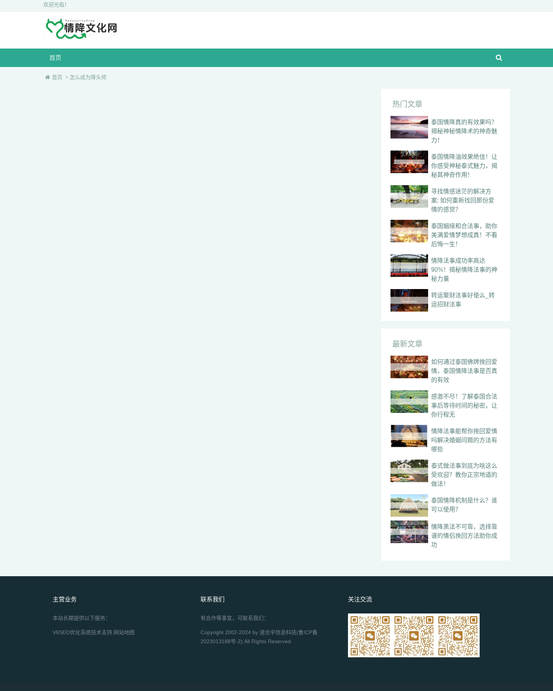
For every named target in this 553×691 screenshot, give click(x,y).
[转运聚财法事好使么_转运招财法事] (409, 300)
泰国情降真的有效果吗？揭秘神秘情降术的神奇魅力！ (464, 131)
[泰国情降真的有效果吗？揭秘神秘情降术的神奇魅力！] (409, 127)
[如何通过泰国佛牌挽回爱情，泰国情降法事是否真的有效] (409, 367)
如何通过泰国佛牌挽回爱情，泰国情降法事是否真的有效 (464, 371)
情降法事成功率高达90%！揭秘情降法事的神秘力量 (464, 269)
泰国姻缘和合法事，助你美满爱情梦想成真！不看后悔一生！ (464, 235)
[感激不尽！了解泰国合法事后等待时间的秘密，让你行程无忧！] (409, 401)
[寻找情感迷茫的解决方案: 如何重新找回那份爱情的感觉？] (409, 196)
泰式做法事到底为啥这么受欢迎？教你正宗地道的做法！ (464, 475)
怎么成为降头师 (88, 77)
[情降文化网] (80, 38)
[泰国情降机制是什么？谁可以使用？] (409, 505)
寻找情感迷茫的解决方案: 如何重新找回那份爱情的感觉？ (462, 200)
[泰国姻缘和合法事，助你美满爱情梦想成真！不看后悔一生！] (409, 231)
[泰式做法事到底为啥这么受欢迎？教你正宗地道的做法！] (409, 471)
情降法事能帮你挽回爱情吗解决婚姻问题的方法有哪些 (464, 440)
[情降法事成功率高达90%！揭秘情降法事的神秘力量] (409, 265)
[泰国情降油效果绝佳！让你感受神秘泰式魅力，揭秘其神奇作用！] (409, 162)
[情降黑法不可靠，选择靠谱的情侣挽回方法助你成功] (409, 532)
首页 (55, 58)
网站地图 (124, 632)
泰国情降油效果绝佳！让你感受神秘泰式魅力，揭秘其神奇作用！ (464, 166)
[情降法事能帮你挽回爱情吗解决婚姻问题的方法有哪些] (409, 436)
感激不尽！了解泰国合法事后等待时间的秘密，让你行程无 (464, 405)
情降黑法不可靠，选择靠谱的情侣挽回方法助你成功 (464, 536)
